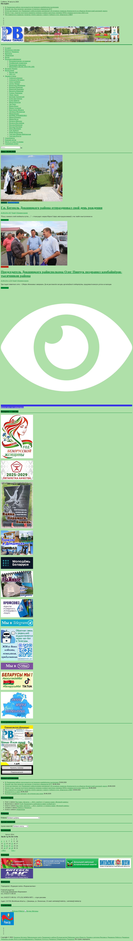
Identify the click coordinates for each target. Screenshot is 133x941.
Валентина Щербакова (17, 85)
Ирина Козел (13, 106)
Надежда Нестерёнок (16, 123)
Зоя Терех (12, 104)
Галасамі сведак (10, 140)
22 (12, 846)
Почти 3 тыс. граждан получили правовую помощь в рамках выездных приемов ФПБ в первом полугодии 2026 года (46, 13)
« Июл (3, 850)
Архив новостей (6, 826)
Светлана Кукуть (15, 136)
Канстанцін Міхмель (16, 110)
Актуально (5, 267)
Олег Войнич (14, 130)
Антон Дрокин (14, 83)
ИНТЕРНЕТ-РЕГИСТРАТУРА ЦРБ (21, 67)
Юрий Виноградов (16, 132)
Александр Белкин (15, 78)
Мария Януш (13, 119)
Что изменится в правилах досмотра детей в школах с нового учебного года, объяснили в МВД (39, 15)
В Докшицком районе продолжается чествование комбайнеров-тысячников (32, 7)
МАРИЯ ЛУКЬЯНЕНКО (18, 115)
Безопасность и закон (12, 792)
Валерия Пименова (16, 87)
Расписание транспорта (17, 65)
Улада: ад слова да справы (14, 142)
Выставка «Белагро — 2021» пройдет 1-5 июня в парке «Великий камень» (41, 802)
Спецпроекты (10, 138)
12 (4, 843)
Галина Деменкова (15, 93)
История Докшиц (11, 68)
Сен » (13, 850)
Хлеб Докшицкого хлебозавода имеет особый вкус (38, 804)
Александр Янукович (16, 80)
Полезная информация (13, 59)
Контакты (8, 53)
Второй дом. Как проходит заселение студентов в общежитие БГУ (28, 9)
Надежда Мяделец (15, 121)
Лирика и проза (10, 76)
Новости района (13, 203)
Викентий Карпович (16, 89)
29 (12, 848)
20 (7, 846)
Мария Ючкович (15, 117)
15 (12, 843)
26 (4, 848)
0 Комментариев (22, 213)
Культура (4, 203)
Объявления (9, 55)
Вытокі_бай (13, 72)
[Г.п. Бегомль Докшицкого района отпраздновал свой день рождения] (31, 201)
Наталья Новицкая (15, 125)
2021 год (12, 74)
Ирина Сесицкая (15, 108)
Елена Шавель (14, 100)
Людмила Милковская (17, 112)
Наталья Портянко (15, 127)
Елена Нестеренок (15, 98)
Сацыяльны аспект (11, 144)
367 (9, 213)
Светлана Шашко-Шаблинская (20, 134)
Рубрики (4, 818)
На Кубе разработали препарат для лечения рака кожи (24, 793)
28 (9, 848)
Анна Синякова (14, 82)
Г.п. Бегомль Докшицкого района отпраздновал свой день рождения (51, 208)
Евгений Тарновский (16, 97)
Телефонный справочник (18, 63)
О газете (8, 48)
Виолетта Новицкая (16, 91)
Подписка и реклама (12, 50)
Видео (7, 57)
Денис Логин (14, 95)
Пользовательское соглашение (20, 61)
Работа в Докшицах (12, 52)
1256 (10, 281)
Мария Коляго (14, 113)
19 (4, 846)
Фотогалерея (9, 70)
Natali (14, 213)
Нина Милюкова (15, 129)
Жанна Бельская (15, 102)
